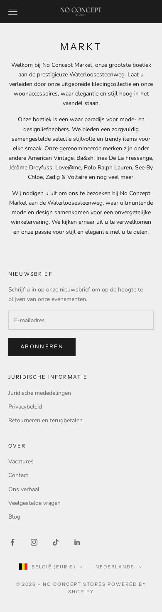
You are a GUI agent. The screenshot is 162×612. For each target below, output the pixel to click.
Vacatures (21, 461)
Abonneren (42, 346)
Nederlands (115, 567)
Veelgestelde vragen (34, 503)
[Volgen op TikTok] (56, 542)
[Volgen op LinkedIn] (77, 542)
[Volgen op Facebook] (12, 542)
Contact (18, 475)
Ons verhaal (23, 489)
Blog (14, 517)
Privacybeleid (25, 407)
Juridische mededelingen (39, 393)
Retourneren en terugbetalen (45, 420)
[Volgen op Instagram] (34, 542)
